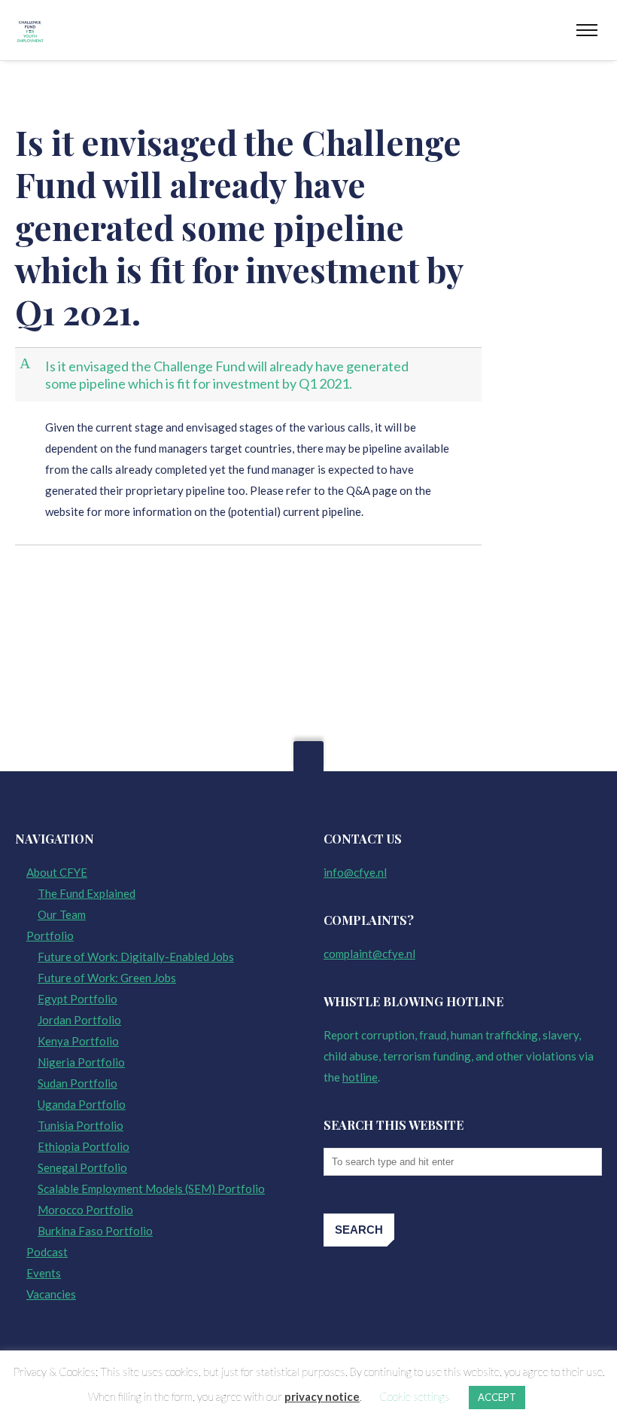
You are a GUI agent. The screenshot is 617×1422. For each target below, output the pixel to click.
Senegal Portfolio (82, 1167)
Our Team (62, 914)
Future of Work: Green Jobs (107, 977)
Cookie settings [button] (414, 1396)
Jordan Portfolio (79, 1020)
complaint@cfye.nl (369, 953)
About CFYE (56, 872)
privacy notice (322, 1396)
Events (43, 1273)
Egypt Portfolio (77, 998)
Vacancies (51, 1294)
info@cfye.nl (355, 872)
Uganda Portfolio (82, 1104)
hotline (360, 1077)
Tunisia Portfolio (80, 1125)
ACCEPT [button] (497, 1397)
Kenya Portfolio (78, 1041)
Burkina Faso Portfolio (95, 1230)
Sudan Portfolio (77, 1083)
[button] (250, 374)
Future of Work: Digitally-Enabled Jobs (136, 956)
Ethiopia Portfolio (83, 1146)
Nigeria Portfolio (81, 1062)
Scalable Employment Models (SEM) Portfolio (151, 1188)
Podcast (47, 1252)
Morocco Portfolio (85, 1209)
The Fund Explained (86, 893)
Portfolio (50, 935)
